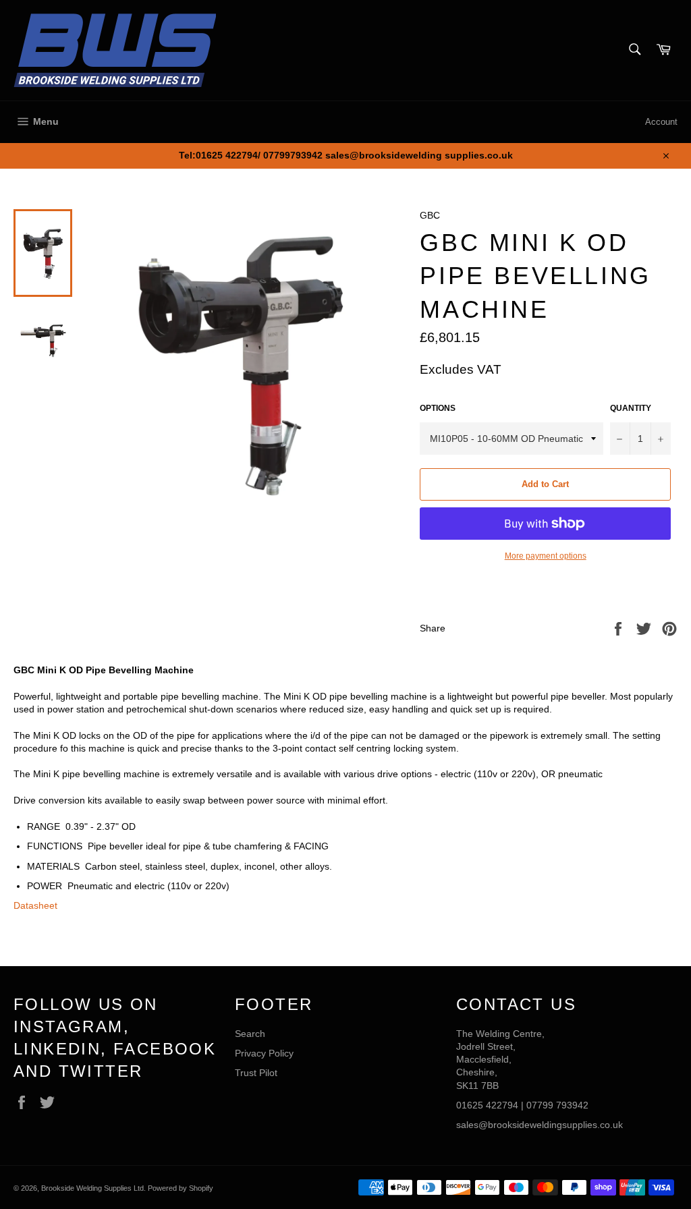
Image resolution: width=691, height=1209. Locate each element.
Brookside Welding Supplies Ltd (92, 1188)
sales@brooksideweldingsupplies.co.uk (539, 1124)
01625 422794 (487, 1105)
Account (661, 122)
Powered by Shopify (180, 1188)
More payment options (545, 556)
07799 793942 (557, 1105)
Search (250, 1033)
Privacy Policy (264, 1053)
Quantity (630, 408)
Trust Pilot (256, 1072)
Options (437, 408)
